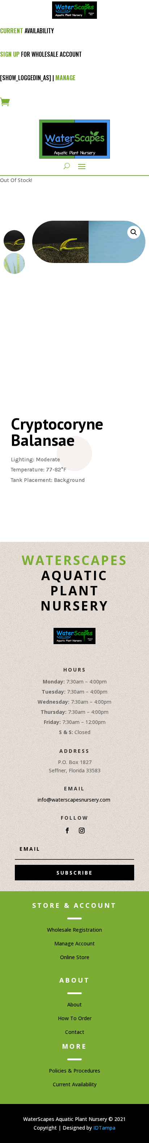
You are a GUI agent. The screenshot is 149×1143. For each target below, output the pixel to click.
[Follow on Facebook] (67, 830)
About (74, 1004)
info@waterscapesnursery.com (74, 799)
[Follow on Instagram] (82, 830)
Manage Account (74, 943)
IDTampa (104, 1127)
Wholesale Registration (74, 929)
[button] (133, 232)
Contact (74, 1031)
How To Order (74, 1018)
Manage (65, 77)
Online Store (74, 957)
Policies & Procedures (74, 1070)
